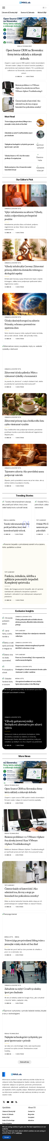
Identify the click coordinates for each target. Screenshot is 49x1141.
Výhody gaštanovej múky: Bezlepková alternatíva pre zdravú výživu (23, 724)
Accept (6, 1137)
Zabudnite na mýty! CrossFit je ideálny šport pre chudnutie (23, 990)
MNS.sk (19, 76)
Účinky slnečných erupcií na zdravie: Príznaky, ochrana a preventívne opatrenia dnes (22, 324)
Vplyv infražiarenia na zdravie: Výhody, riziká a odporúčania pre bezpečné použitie (23, 215)
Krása (17, 937)
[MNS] (25, 2)
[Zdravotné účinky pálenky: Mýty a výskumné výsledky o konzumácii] (24, 356)
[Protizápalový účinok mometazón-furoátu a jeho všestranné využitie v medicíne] (8, 669)
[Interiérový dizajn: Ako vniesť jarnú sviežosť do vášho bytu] (8, 633)
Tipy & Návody (41, 520)
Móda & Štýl (19, 678)
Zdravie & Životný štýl (13, 208)
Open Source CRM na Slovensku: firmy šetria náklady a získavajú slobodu (24, 54)
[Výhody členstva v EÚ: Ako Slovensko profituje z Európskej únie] (40, 157)
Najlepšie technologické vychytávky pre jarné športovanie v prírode (23, 1038)
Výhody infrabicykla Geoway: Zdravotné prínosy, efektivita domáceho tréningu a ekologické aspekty (24, 270)
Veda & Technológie (24, 46)
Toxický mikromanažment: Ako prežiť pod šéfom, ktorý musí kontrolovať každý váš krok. (16, 527)
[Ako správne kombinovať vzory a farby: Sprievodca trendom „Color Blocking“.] (8, 681)
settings (19, 1133)
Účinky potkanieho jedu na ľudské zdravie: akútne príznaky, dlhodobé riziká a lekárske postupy (29, 622)
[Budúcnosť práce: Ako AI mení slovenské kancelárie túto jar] (40, 169)
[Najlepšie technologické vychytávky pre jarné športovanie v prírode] (40, 146)
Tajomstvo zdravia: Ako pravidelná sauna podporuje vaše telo (24, 473)
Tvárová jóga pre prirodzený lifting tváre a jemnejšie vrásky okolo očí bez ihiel (25, 942)
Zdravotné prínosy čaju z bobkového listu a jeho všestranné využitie (24, 422)
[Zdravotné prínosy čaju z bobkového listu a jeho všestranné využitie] (24, 404)
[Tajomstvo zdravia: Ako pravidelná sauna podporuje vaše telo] (24, 455)
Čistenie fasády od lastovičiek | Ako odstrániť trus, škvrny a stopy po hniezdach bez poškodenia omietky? (28, 103)
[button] (4, 7)
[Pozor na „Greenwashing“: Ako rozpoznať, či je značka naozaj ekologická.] (8, 657)
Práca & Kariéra (9, 520)
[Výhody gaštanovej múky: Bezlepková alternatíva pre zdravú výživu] (24, 701)
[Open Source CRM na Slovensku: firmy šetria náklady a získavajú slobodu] (24, 30)
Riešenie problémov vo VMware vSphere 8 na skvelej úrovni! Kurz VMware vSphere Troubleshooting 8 (28, 88)
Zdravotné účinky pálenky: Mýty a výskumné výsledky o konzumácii (21, 374)
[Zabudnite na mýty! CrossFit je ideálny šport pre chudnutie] (40, 134)
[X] (3, 1102)
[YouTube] (8, 1102)
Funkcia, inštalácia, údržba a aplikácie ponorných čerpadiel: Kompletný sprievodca (21, 579)
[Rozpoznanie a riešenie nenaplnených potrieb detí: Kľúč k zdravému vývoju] (8, 645)
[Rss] (16, 1102)
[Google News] (12, 1102)
